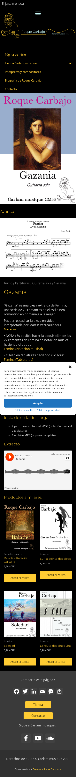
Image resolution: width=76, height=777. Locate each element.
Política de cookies (24, 410)
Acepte (38, 403)
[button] (70, 367)
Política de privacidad (47, 410)
